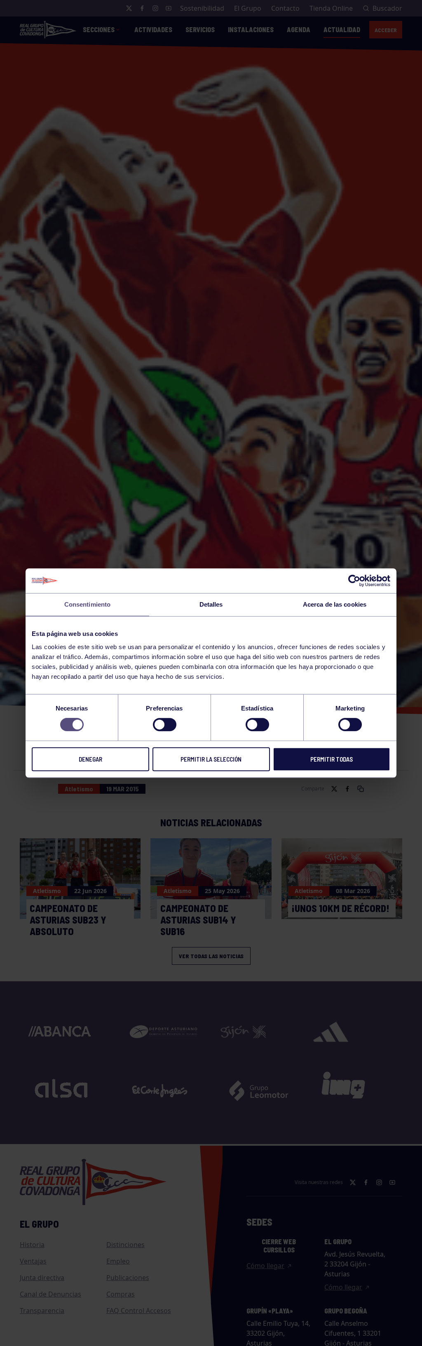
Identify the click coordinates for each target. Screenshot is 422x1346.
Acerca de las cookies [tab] (334, 604)
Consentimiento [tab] (87, 604)
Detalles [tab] (211, 604)
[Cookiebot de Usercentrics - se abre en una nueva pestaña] (354, 581)
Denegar (90, 759)
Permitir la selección (211, 759)
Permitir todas (331, 759)
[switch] (164, 724)
